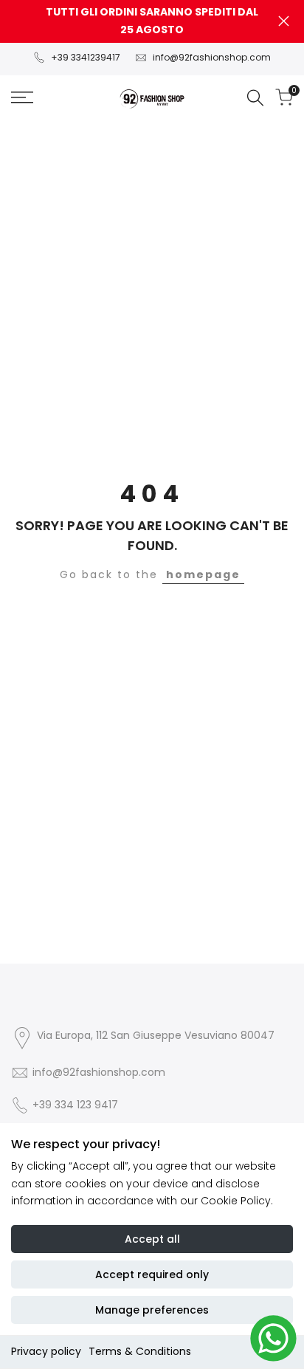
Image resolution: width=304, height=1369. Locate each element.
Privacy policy (46, 1351)
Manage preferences (152, 1310)
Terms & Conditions (140, 1351)
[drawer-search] (255, 97)
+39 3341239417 (85, 57)
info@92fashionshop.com (212, 57)
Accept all (152, 1239)
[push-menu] (22, 97)
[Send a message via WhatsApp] (273, 1338)
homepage (203, 574)
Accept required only (152, 1274)
